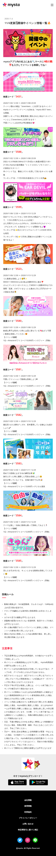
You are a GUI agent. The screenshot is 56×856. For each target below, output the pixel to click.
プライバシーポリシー (28, 818)
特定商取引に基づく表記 (28, 829)
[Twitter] (20, 840)
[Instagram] (27, 840)
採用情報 (28, 806)
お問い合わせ (28, 823)
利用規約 (28, 812)
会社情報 (28, 800)
